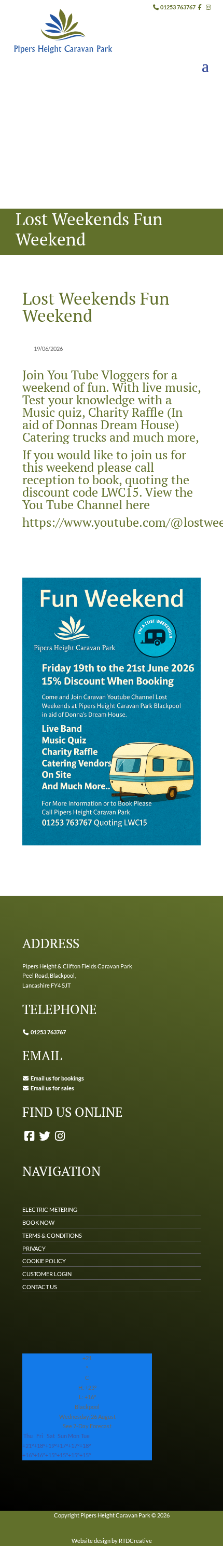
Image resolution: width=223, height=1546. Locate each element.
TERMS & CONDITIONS (52, 1235)
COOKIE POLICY (44, 1260)
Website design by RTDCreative (112, 1540)
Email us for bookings (57, 1078)
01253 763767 (177, 7)
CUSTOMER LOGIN (47, 1273)
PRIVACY (34, 1248)
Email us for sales (52, 1088)
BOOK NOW (38, 1222)
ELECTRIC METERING (49, 1209)
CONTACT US (39, 1286)
